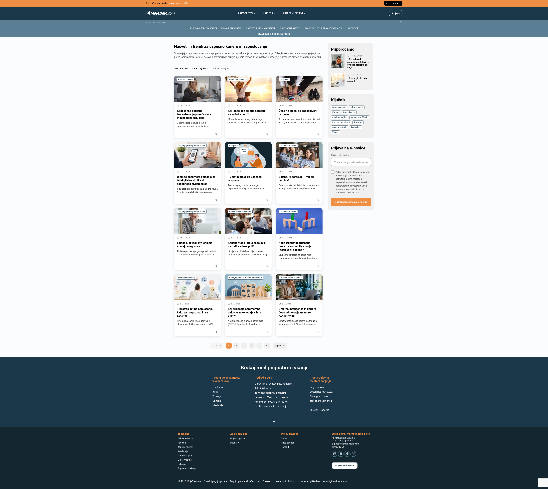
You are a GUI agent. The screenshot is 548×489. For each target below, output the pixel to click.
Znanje (335, 132)
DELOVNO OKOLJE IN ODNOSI (203, 28)
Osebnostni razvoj (237, 79)
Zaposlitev (356, 127)
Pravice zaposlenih (341, 122)
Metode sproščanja (359, 117)
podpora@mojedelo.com (346, 443)
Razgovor (284, 79)
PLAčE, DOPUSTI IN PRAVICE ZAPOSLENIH (324, 28)
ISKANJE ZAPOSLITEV (231, 28)
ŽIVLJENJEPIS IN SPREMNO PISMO (274, 34)
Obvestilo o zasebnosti (274, 481)
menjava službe (339, 117)
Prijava (396, 13)
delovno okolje (356, 107)
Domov (148, 22)
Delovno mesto (339, 107)
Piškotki (292, 481)
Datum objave (199, 68)
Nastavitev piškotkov (309, 481)
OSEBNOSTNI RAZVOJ (290, 28)
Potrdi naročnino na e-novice (351, 202)
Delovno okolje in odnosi (240, 211)
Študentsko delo (339, 127)
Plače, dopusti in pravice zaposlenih (245, 277)
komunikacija (349, 112)
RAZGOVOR (353, 28)
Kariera (335, 112)
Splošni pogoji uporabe (215, 481)
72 (267, 345)
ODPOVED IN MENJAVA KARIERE (260, 28)
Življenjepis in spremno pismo (191, 145)
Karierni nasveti (159, 22)
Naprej (279, 345)
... (259, 345)
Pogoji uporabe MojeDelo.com (245, 481)
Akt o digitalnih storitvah (334, 481)
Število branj (219, 68)
